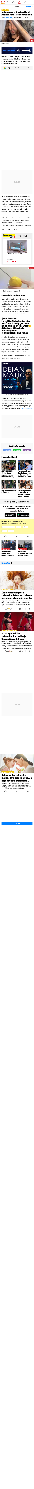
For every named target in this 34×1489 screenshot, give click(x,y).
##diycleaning (18, 321)
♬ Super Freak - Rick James (15, 333)
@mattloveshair (9, 318)
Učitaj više (17, 823)
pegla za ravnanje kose (7, 527)
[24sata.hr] (2, 2)
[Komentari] (17, 536)
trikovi (24, 527)
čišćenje (10, 531)
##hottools (7, 328)
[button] (7, 2)
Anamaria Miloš (8, 17)
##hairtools (18, 328)
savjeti (18, 527)
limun (3, 531)
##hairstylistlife (9, 330)
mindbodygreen (26, 408)
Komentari (29, 6)
